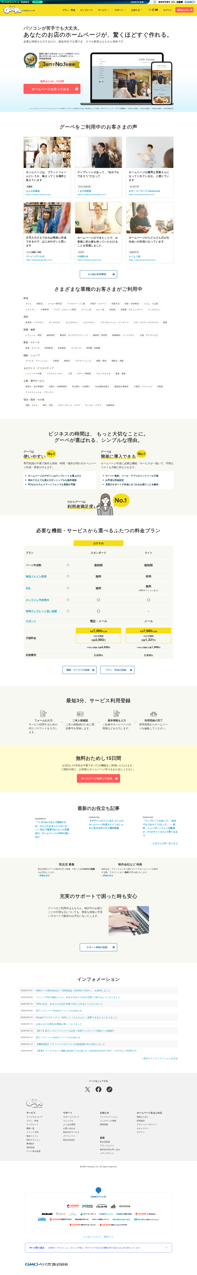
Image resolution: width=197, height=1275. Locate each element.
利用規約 (141, 1120)
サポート (119, 10)
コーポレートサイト (92, 1236)
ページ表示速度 (33, 1151)
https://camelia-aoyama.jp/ (89, 259)
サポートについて (71, 1116)
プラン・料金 (68, 10)
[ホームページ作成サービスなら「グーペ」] (17, 10)
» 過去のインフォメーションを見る (159, 1058)
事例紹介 (30, 1143)
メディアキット (107, 1153)
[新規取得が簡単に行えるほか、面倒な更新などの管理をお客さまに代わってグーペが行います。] (68, 576)
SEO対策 (30, 1147)
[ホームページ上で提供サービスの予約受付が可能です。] (68, 600)
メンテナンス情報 (108, 1120)
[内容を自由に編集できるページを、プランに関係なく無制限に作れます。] (68, 565)
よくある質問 (69, 1124)
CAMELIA (82, 256)
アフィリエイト (107, 1145)
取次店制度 (105, 1141)
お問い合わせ (69, 1128)
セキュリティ (143, 1128)
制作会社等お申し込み (110, 1149)
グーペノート (69, 1135)
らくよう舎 (134, 256)
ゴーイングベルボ (35, 256)
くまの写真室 (84, 191)
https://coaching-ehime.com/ (142, 194)
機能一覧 (30, 1128)
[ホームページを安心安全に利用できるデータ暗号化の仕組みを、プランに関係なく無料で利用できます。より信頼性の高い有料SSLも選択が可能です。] (68, 588)
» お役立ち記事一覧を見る (164, 843)
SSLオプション (33, 1139)
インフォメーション (109, 1116)
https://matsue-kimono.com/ (38, 194)
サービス (102, 10)
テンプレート (86, 10)
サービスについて (34, 1116)
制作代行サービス (71, 1132)
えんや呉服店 (33, 191)
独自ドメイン (32, 1135)
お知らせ (135, 10)
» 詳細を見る (44, 875)
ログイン (167, 10)
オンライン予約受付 (37, 600)
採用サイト (109, 1236)
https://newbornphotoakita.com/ (91, 194)
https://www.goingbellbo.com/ (39, 259)
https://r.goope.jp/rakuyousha (142, 259)
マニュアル (68, 1120)
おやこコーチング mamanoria (144, 191)
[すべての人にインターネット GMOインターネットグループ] (177, 2)
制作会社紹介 (69, 1139)
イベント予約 (32, 1132)
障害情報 (104, 1124)
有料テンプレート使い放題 (41, 611)
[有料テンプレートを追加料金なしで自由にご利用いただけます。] (68, 611)
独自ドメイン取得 (36, 576)
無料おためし (183, 9)
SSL (28, 588)
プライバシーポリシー (147, 1124)
